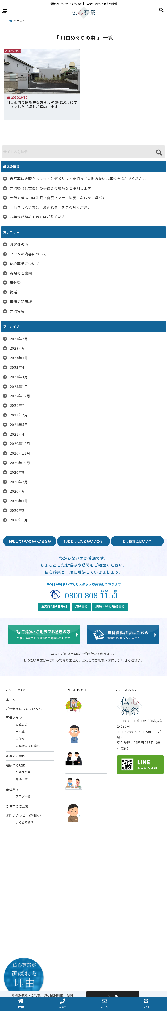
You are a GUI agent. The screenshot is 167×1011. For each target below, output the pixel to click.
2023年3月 (19, 376)
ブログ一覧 (23, 796)
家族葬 (20, 739)
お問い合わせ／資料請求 (24, 815)
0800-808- (91, 594)
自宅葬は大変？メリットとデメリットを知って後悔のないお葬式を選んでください (78, 178)
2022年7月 (19, 405)
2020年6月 (19, 491)
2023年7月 (19, 338)
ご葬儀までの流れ (28, 746)
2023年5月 (19, 357)
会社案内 (12, 789)
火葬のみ (22, 725)
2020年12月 (20, 443)
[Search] (159, 152)
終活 (13, 292)
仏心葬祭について (24, 263)
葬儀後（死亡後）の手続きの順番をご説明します (50, 188)
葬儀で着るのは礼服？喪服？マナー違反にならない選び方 (58, 197)
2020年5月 (19, 500)
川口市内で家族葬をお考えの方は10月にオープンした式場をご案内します (42, 104)
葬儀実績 (17, 311)
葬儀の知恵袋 (21, 301)
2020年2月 (19, 510)
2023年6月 (19, 348)
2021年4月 (19, 434)
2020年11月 (20, 453)
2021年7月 (19, 415)
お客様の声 (19, 244)
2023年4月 (19, 367)
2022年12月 (20, 395)
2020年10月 (20, 462)
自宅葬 (20, 732)
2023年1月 (19, 386)
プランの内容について (28, 253)
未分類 (15, 282)
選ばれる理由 (15, 765)
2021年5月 (19, 424)
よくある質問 (25, 822)
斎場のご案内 (21, 273)
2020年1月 (19, 519)
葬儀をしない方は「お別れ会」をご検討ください (50, 207)
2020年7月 (19, 481)
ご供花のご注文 (17, 806)
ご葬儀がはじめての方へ (24, 708)
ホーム (11, 700)
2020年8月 (19, 472)
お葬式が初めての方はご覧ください (39, 216)
